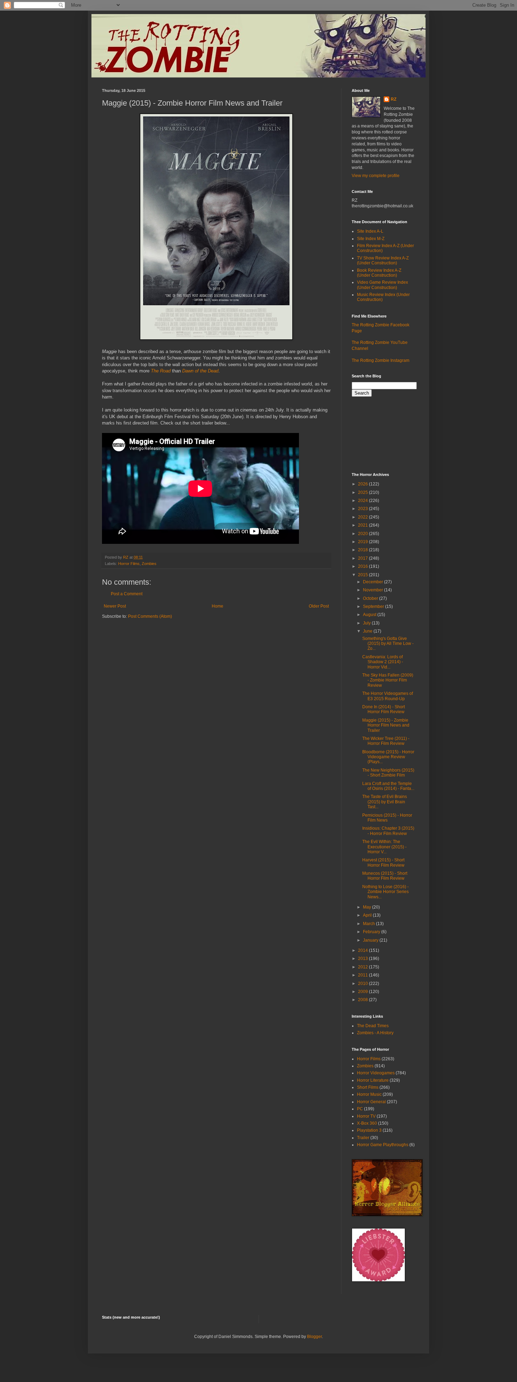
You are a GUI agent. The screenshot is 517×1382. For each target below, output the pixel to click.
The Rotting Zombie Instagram (380, 360)
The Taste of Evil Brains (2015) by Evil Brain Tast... (384, 801)
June (368, 631)
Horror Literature (373, 1080)
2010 (363, 983)
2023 (363, 508)
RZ (393, 99)
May (367, 907)
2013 (363, 958)
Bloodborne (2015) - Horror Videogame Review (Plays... (388, 757)
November (373, 590)
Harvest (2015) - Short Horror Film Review (383, 862)
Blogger (314, 1336)
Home (217, 606)
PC (360, 1108)
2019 (363, 541)
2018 (363, 549)
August (370, 614)
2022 (363, 517)
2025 (363, 492)
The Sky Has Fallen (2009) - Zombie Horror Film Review (387, 680)
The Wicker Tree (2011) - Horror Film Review (385, 741)
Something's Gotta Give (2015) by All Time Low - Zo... (388, 643)
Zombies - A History (375, 1032)
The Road (161, 370)
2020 (363, 533)
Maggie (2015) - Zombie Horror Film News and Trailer (385, 725)
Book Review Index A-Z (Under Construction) (379, 273)
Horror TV (366, 1116)
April (368, 915)
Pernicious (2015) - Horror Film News (387, 818)
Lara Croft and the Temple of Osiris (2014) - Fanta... (388, 786)
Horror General (371, 1101)
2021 (363, 525)
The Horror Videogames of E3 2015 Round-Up (387, 696)
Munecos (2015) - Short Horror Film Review (384, 876)
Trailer (363, 1137)
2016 (363, 566)
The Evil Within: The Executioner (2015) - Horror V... (384, 846)
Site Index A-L (370, 231)
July (367, 623)
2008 (363, 999)
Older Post (319, 606)
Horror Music (369, 1094)
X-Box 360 (367, 1123)
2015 (363, 574)
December (373, 581)
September (374, 606)
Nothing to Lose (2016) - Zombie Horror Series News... (385, 891)
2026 (363, 484)
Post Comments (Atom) (150, 616)
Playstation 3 (369, 1130)
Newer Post (115, 606)
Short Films (367, 1087)
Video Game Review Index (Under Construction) (382, 285)
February (372, 931)
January (371, 940)
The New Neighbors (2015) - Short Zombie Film (388, 773)
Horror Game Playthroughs (382, 1144)
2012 (363, 967)
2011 (363, 975)
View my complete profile (376, 175)
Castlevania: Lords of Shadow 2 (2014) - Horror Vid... (382, 662)
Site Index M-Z (370, 238)
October (371, 598)
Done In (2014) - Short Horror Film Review (383, 709)
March (369, 923)
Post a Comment (126, 593)
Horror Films (129, 563)
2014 (363, 950)
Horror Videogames (376, 1072)
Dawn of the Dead (200, 370)
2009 (363, 991)
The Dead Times (373, 1025)
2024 (363, 500)
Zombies (149, 563)
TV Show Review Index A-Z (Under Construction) (383, 260)
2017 (363, 558)
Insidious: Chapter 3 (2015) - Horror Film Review (388, 831)
